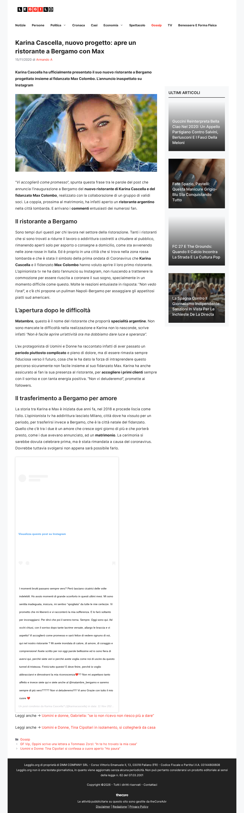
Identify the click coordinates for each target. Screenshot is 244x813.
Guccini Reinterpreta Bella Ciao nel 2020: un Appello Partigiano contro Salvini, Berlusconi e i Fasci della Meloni (196, 132)
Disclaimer (103, 806)
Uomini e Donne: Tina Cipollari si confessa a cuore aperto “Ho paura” (70, 748)
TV (170, 25)
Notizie (20, 25)
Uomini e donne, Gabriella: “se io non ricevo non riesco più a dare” (98, 715)
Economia (111, 25)
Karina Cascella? (54, 706)
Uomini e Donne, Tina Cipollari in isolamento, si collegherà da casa (99, 727)
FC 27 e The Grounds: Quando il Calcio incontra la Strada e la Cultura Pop (196, 251)
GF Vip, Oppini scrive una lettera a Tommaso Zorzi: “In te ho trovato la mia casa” (78, 744)
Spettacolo (137, 25)
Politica (56, 25)
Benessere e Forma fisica (197, 25)
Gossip (156, 25)
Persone (38, 25)
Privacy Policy (138, 806)
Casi (94, 25)
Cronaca (78, 25)
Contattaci (150, 784)
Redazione (120, 806)
